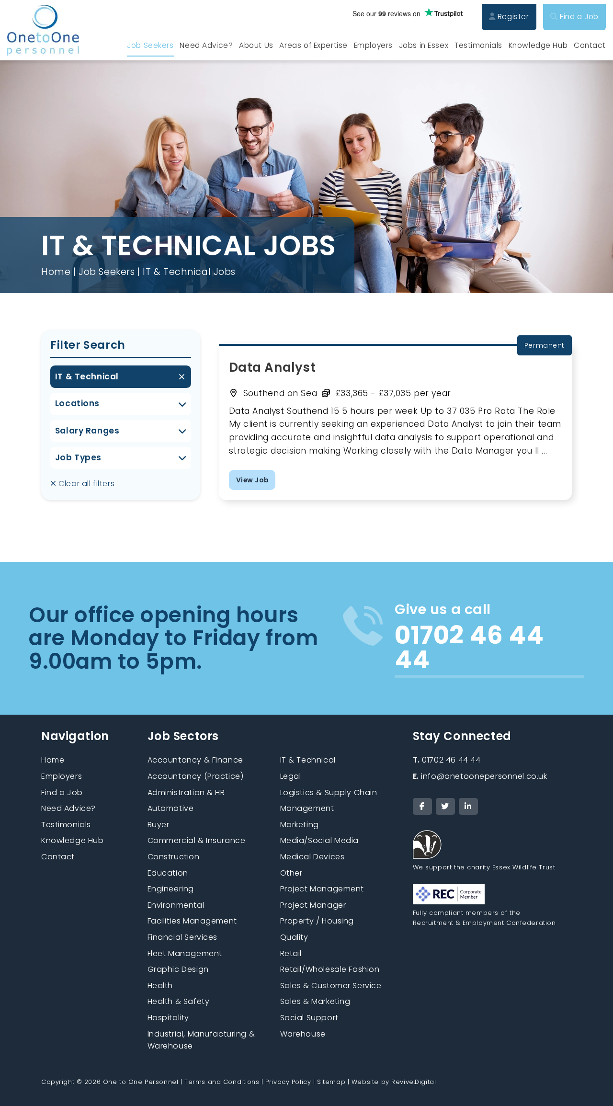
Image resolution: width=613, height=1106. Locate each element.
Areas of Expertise (313, 45)
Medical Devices (312, 856)
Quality (294, 937)
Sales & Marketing (315, 1001)
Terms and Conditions (222, 1082)
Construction (174, 856)
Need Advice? (206, 45)
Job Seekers (150, 45)
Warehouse (303, 1033)
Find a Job (578, 16)
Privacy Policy (288, 1082)
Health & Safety (179, 1001)
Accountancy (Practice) (196, 776)
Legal (290, 776)
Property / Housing (317, 920)
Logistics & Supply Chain (328, 792)
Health (160, 985)
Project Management (322, 888)
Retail (291, 953)
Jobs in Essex (424, 45)
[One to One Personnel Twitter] (445, 806)
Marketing (299, 824)
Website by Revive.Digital (394, 1082)
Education (168, 872)
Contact (590, 45)
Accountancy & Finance (195, 759)
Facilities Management (192, 920)
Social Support (309, 1017)
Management (307, 808)
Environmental (176, 905)
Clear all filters (85, 483)
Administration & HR (186, 792)
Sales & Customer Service (331, 985)
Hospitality (168, 1017)
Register (512, 16)
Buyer (159, 824)
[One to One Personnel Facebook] (422, 806)
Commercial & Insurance (197, 840)
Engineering (171, 888)
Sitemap (331, 1082)
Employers (373, 45)
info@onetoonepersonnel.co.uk (480, 776)
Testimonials (478, 45)
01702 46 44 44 (447, 759)
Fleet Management (185, 953)
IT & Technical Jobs (189, 271)
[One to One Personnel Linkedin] (468, 806)
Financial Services (182, 937)
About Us (256, 45)
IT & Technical (87, 376)
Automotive (171, 808)
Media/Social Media (319, 840)
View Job (252, 480)
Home (55, 271)
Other (291, 872)
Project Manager (313, 905)
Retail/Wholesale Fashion (330, 969)
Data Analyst (272, 367)
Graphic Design (178, 969)
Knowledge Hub (538, 45)
